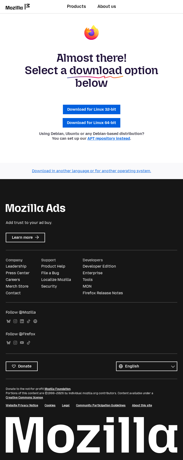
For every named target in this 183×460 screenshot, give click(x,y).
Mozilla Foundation (58, 389)
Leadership (16, 266)
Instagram (15, 321)
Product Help (53, 266)
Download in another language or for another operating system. (91, 171)
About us (106, 6)
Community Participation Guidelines (101, 405)
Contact (13, 293)
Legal (66, 405)
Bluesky (8, 321)
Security (49, 286)
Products (76, 6)
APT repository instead (108, 138)
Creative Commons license (24, 397)
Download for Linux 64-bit (91, 122)
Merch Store (17, 286)
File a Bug (50, 273)
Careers (13, 279)
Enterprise (92, 273)
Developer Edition (99, 266)
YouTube (22, 343)
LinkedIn (22, 321)
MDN (87, 286)
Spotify (35, 321)
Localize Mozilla (56, 279)
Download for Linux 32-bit (91, 109)
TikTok (28, 321)
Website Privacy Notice (22, 405)
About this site (142, 405)
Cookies (50, 405)
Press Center (18, 273)
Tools (88, 279)
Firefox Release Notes (103, 293)
